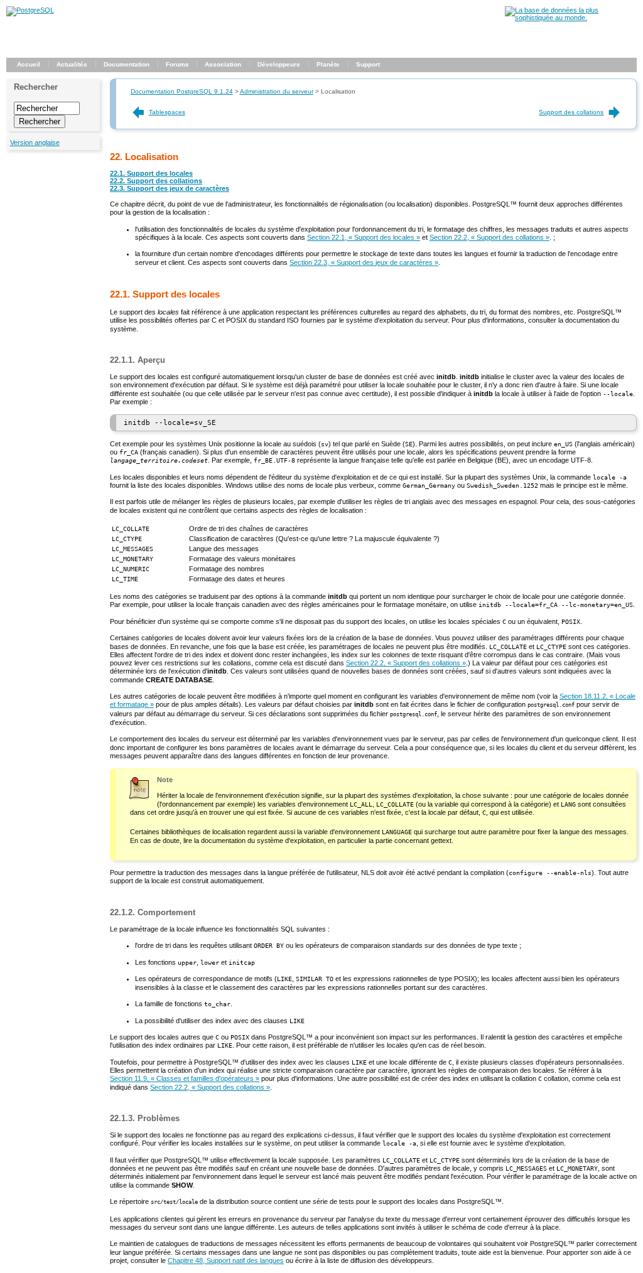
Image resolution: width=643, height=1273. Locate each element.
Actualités (72, 64)
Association (223, 64)
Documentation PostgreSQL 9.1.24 (182, 91)
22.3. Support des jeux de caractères (169, 188)
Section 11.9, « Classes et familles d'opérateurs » (184, 1078)
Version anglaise (35, 142)
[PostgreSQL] (30, 10)
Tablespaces (167, 112)
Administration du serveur (276, 91)
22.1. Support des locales (151, 173)
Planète (328, 64)
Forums (177, 64)
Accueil (28, 64)
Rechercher (36, 87)
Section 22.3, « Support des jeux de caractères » (363, 262)
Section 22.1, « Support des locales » (363, 237)
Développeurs (278, 64)
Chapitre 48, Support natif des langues (226, 1260)
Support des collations (571, 112)
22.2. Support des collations (156, 181)
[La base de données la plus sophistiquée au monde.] (571, 17)
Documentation (126, 64)
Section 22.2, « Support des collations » (489, 237)
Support (368, 64)
